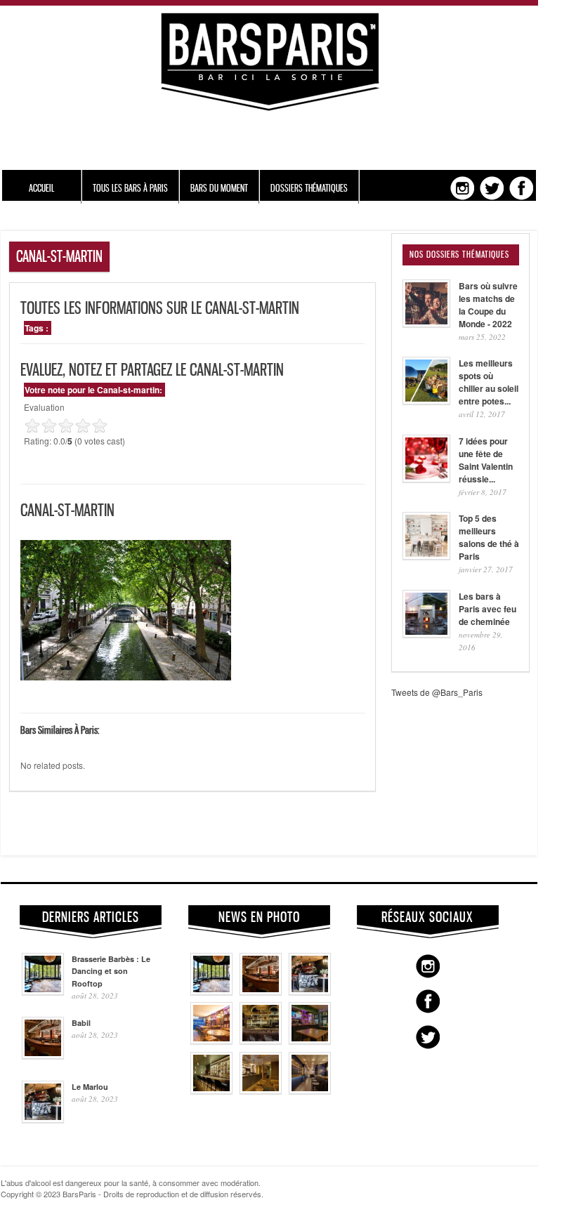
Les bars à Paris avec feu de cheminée (487, 609)
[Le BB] (261, 1040)
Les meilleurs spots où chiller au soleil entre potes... (488, 382)
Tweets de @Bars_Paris (437, 692)
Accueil (41, 188)
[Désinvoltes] (310, 1090)
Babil (81, 1022)
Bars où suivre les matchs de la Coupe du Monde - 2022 (488, 304)
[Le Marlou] (310, 991)
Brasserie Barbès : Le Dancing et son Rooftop (111, 971)
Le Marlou (90, 1086)
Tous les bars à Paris (130, 188)
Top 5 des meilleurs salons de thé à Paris (489, 537)
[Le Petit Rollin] (261, 1090)
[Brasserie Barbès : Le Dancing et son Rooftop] (211, 991)
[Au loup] (211, 1090)
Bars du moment (219, 188)
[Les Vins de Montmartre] (211, 1040)
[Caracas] (310, 1040)
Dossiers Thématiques (309, 188)
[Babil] (261, 991)
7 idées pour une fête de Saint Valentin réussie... (486, 460)
